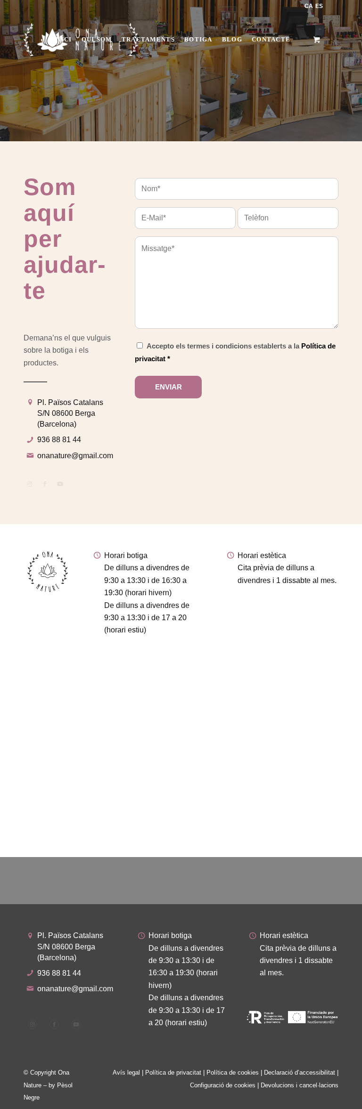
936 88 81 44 (59, 440)
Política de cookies (232, 1072)
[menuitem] (63, 39)
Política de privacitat (173, 1072)
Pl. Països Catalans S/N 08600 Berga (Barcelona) (70, 413)
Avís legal (126, 1072)
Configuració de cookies (222, 1085)
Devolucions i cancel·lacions (299, 1085)
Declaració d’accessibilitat (299, 1072)
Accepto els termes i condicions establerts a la (235, 352)
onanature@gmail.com (75, 456)
